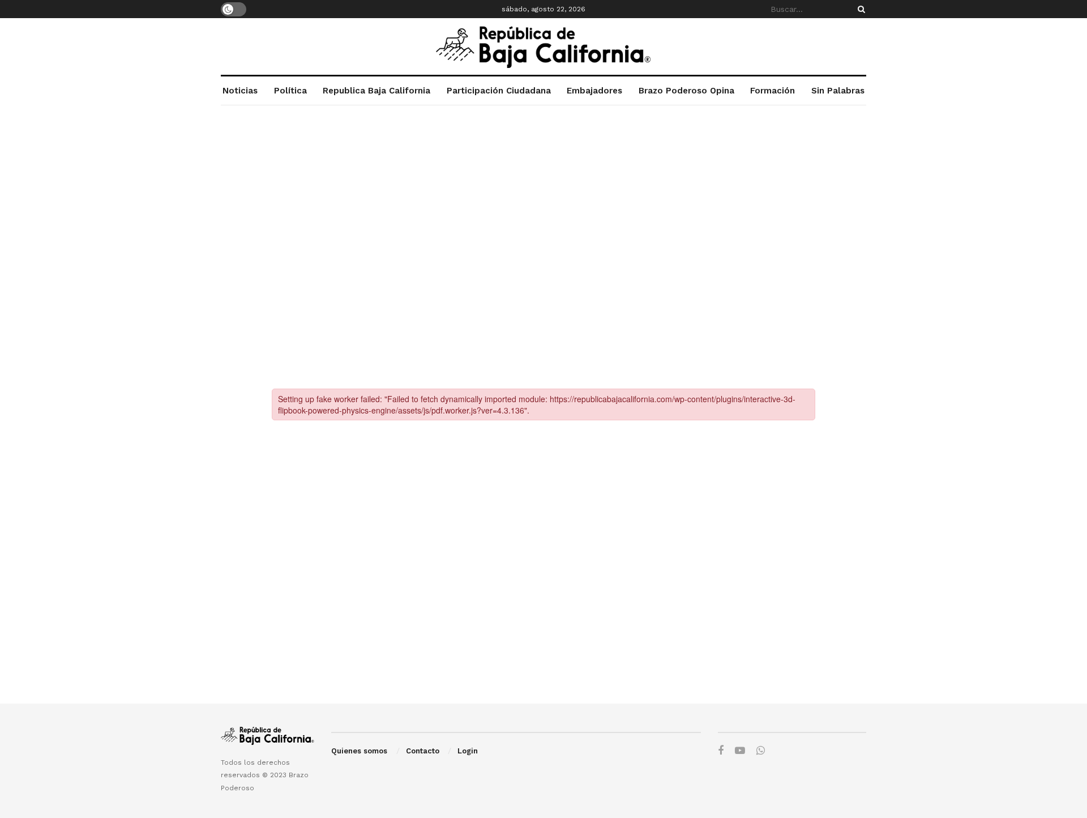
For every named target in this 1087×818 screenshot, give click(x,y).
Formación (772, 91)
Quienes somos (359, 751)
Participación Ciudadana (499, 91)
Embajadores (594, 91)
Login (467, 751)
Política (290, 91)
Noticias (240, 91)
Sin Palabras (838, 91)
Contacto (422, 751)
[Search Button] (859, 9)
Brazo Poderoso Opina (686, 91)
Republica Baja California (376, 91)
